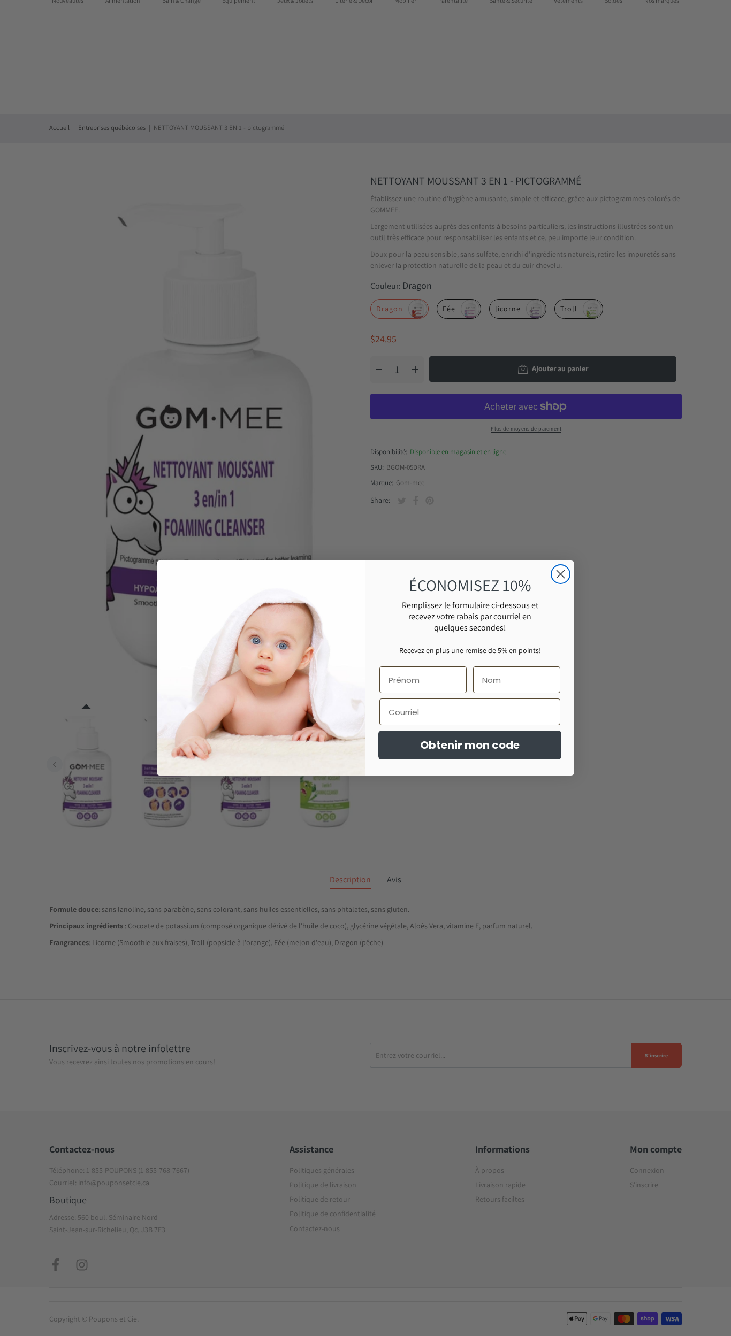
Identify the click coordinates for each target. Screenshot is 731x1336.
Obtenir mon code (470, 745)
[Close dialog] (560, 574)
